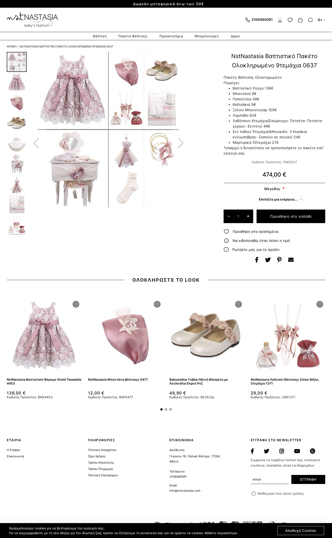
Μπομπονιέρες (207, 36)
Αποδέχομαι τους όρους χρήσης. (281, 493)
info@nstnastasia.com (184, 490)
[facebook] (252, 451)
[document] (166, 530)
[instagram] (281, 451)
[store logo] (33, 20)
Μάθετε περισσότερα (221, 533)
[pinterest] (312, 451)
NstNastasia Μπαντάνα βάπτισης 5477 (118, 379)
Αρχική (12, 46)
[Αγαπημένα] (290, 19)
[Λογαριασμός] (280, 19)
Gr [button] (320, 19)
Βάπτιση (100, 36)
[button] (36, 143)
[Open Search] (310, 20)
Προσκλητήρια (171, 36)
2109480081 (178, 476)
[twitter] (266, 451)
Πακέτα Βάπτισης (133, 36)
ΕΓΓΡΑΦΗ (308, 479)
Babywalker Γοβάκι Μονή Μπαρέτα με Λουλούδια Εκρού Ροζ (198, 381)
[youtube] (297, 451)
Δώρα (235, 36)
